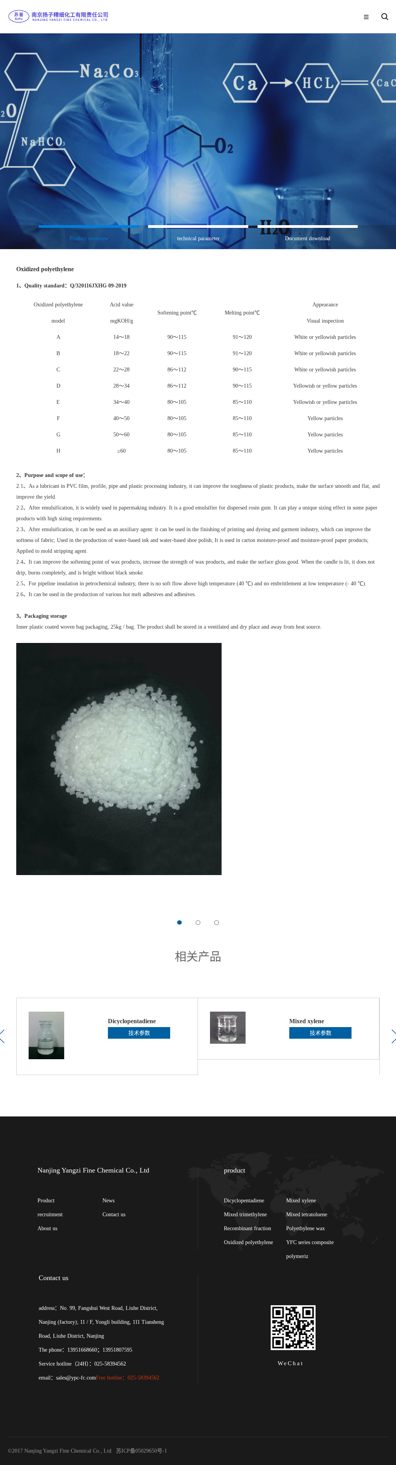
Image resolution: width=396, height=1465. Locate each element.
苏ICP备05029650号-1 (142, 1451)
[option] (88, 237)
